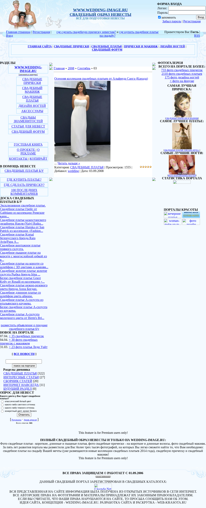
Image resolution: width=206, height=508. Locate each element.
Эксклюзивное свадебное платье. (23, 205)
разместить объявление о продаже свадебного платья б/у (24, 327)
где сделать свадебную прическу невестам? (86, 32)
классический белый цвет (18, 401)
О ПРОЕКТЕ (26, 149)
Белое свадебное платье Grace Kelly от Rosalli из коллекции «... (22, 279)
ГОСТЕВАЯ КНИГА (28, 144)
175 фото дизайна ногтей (182, 77)
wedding (73, 171)
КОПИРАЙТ (38, 158)
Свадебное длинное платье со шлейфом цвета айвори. (20, 294)
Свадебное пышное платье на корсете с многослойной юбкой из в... (23, 256)
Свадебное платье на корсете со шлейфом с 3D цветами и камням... (24, 265)
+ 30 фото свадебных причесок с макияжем (19, 341)
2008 (71, 68)
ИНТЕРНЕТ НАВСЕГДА (21, 385)
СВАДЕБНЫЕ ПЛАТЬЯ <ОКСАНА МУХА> (182, 150)
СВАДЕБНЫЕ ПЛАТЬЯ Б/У (24, 170)
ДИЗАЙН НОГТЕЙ (32, 105)
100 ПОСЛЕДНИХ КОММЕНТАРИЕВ (24, 191)
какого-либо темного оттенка (19, 408)
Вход (9, 35)
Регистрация (192, 21)
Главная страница (18, 32)
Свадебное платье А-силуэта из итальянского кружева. (21, 301)
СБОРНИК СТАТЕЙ (17, 381)
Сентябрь (83, 68)
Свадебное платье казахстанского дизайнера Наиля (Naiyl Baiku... (23, 221)
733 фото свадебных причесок (182, 70)
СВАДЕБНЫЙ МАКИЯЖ (32, 89)
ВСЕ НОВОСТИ (24, 354)
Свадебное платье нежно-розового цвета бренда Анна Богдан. (23, 287)
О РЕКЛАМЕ (30, 151)
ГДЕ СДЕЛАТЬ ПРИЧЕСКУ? (24, 185)
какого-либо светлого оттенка (20, 404)
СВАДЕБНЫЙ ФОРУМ (28, 131)
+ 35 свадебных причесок (26, 336)
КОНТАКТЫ (18, 158)
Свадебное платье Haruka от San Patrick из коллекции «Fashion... (22, 229)
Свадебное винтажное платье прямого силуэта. (20, 247)
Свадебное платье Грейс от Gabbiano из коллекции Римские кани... (22, 212)
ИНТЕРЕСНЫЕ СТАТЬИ (21, 377)
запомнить (168, 17)
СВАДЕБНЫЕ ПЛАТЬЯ (32, 98)
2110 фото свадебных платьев (182, 73)
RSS (197, 35)
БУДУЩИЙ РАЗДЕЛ (17, 388)
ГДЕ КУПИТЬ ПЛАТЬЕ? (24, 179)
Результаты (16, 420)
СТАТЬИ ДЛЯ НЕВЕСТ (28, 126)
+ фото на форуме (182, 81)
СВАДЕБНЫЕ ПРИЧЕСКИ (32, 80)
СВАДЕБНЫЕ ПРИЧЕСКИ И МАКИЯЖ (182, 118)
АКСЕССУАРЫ (32, 111)
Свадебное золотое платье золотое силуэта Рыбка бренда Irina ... (23, 272)
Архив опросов (30, 420)
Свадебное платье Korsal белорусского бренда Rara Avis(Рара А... (17, 238)
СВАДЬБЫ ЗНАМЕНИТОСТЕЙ (28, 119)
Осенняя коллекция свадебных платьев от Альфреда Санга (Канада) (101, 78)
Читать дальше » (69, 163)
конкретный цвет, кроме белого (21, 411)
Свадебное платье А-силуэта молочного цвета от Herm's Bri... (22, 316)
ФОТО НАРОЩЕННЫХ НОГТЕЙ (182, 175)
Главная (59, 68)
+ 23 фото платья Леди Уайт (28, 347)
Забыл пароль (171, 21)
